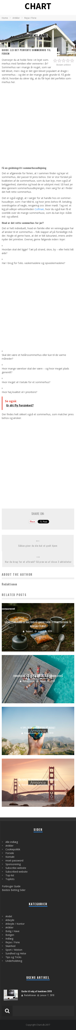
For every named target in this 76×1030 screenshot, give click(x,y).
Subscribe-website (15, 868)
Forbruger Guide (11, 886)
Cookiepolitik (12, 849)
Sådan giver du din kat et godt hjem (37, 545)
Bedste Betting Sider (13, 890)
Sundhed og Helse (15, 953)
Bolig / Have (12, 931)
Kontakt (9, 856)
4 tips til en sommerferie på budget (38, 727)
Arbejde (9, 920)
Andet (8, 916)
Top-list (9, 875)
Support (29, 631)
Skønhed (10, 946)
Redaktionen (29, 681)
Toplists (9, 879)
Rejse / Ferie (12, 942)
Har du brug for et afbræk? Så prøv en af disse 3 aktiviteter (38, 562)
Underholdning (13, 960)
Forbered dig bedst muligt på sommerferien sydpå (38, 676)
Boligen (9, 935)
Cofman (39, 209)
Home (5, 17)
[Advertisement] (38, 124)
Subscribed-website (16, 871)
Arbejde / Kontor (15, 923)
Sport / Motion (13, 949)
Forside (9, 853)
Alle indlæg (11, 842)
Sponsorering (13, 864)
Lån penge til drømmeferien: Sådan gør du (38, 779)
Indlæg (9, 938)
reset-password (14, 860)
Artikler (9, 845)
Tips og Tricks (13, 957)
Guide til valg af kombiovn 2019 (36, 991)
